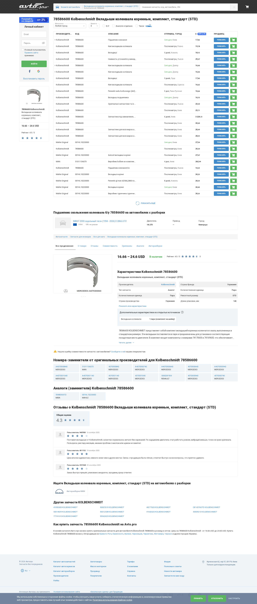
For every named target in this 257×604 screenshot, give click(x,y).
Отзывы (94, 246)
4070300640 (193, 368)
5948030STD (61, 396)
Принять (198, 598)
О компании (132, 566)
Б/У (107, 26)
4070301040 (140, 377)
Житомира (159, 534)
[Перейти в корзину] (247, 6)
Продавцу (95, 571)
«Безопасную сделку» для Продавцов (106, 592)
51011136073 (81, 161)
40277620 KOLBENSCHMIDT (158, 507)
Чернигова (148, 534)
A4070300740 (141, 368)
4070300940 (193, 377)
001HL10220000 (82, 142)
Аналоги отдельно (124, 26)
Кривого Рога (105, 534)
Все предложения (64, 246)
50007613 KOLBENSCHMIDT (112, 507)
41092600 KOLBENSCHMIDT (65, 507)
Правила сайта (31, 53)
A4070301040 (61, 377)
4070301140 (114, 377)
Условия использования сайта (66, 592)
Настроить (234, 598)
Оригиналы (127, 246)
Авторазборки (155, 246)
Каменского (118, 534)
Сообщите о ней (118, 352)
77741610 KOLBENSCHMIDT (65, 516)
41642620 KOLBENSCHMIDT (158, 512)
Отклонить (217, 598)
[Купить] (233, 40)
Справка (131, 571)
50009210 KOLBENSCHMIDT (205, 512)
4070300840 (114, 368)
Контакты (131, 576)
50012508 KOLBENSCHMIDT (112, 512)
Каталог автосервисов (64, 566)
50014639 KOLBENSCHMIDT (65, 512)
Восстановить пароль (34, 78)
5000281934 (166, 377)
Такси (141, 26)
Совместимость (110, 246)
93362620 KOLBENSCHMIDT (112, 516)
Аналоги (140, 246)
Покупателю (96, 576)
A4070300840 (61, 368)
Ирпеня (127, 534)
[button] (84, 26)
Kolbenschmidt (168, 284)
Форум (167, 562)
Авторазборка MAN (76, 491)
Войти (34, 64)
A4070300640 (167, 368)
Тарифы (131, 562)
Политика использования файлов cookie (112, 600)
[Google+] (38, 71)
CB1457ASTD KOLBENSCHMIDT (206, 507)
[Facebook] (29, 71)
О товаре (82, 246)
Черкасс (168, 534)
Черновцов (137, 534)
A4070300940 (220, 368)
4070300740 (219, 377)
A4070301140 (88, 377)
